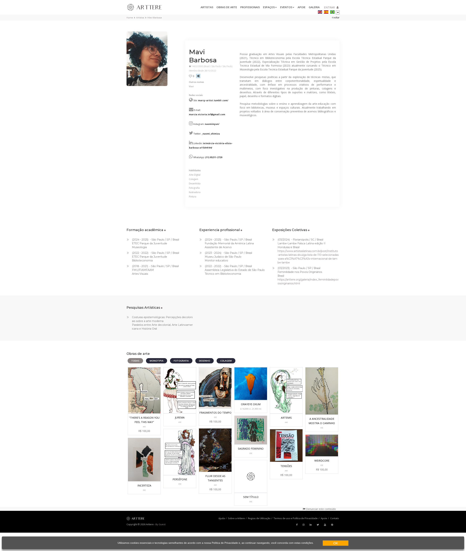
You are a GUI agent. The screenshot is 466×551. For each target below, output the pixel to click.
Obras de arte (226, 7)
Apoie (301, 7)
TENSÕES (286, 466)
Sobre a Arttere (236, 518)
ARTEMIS (286, 417)
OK (335, 543)
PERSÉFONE (180, 479)
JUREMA (180, 417)
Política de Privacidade (225, 542)
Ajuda (221, 518)
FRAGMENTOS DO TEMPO (215, 412)
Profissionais (250, 7)
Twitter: (206, 133)
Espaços (269, 7)
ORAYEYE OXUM (250, 404)
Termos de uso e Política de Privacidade (296, 518)
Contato (334, 518)
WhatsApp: (207, 157)
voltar (336, 17)
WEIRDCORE (321, 460)
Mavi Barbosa (154, 17)
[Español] (326, 11)
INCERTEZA (144, 485)
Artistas (207, 7)
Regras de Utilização (259, 518)
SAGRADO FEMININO (251, 448)
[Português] (332, 11)
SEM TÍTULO (250, 497)
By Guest (160, 524)
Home (130, 17)
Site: (210, 100)
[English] (320, 11)
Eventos (286, 7)
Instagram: (206, 124)
